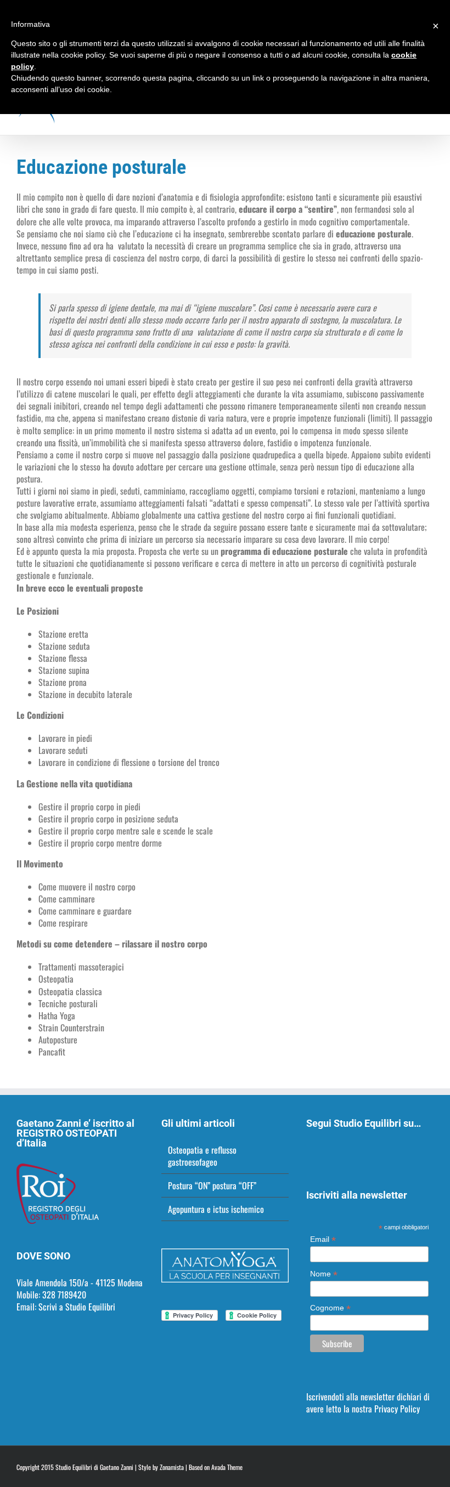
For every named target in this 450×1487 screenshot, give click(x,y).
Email (323, 1239)
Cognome (330, 1308)
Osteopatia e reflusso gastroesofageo (202, 1156)
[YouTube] (354, 1151)
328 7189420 (64, 1294)
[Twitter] (339, 1151)
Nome (324, 1274)
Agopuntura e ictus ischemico (216, 1209)
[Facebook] (309, 1151)
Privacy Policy (397, 1408)
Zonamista (172, 1467)
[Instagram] (324, 1151)
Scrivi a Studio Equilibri (76, 1306)
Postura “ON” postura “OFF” (212, 1185)
